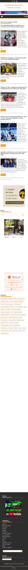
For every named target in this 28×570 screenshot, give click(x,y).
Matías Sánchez (4, 317)
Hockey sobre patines (19, 113)
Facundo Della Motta (5, 306)
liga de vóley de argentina (20, 314)
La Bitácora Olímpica (6, 533)
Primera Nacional (12, 320)
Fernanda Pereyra (19, 306)
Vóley (24, 148)
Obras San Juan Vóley (13, 317)
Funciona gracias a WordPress (7, 566)
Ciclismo (2, 304)
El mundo (4, 528)
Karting (12, 314)
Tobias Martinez (4, 328)
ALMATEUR (10, 298)
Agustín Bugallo (4, 298)
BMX (11, 301)
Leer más (3, 51)
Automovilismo (19, 54)
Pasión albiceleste (9, 177)
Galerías (4, 530)
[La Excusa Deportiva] (2, 16)
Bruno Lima (16, 301)
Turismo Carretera (22, 328)
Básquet (21, 301)
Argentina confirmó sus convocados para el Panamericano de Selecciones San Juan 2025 (14, 153)
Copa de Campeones (9, 304)
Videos (3, 545)
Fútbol (16, 83)
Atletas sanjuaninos (6, 525)
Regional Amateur (20, 320)
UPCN (10, 330)
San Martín (16, 322)
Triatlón (15, 328)
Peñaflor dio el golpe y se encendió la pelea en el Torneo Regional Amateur (13, 58)
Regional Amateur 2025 (22, 83)
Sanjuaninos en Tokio (7, 542)
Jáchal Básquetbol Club (5, 314)
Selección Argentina (5, 325)
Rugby (2, 322)
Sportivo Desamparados (15, 325)
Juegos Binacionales (18, 312)
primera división (4, 320)
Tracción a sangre (9, 83)
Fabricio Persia (18, 304)
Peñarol (20, 317)
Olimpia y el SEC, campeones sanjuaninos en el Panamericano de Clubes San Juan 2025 (14, 87)
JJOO (12, 312)
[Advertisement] (14, 255)
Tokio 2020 (11, 328)
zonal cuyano (24, 54)
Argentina (4, 524)
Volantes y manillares (10, 54)
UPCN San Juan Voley (19, 148)
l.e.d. (14, 29)
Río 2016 (6, 322)
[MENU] (27, 16)
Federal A (12, 306)
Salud (3, 539)
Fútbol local (3, 309)
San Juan (11, 322)
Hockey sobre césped (16, 309)
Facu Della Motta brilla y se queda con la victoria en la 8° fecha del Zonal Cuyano (12, 26)
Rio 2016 (4, 538)
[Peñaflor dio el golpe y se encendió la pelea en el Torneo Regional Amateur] (9, 63)
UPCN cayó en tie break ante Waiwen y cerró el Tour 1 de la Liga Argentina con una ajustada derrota (14, 118)
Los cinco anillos (5, 535)
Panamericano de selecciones (6, 179)
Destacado (4, 54)
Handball (8, 309)
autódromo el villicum (5, 301)
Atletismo (15, 298)
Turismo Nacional (4, 330)
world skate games (4, 333)
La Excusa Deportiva (14, 5)
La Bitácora (4, 531)
